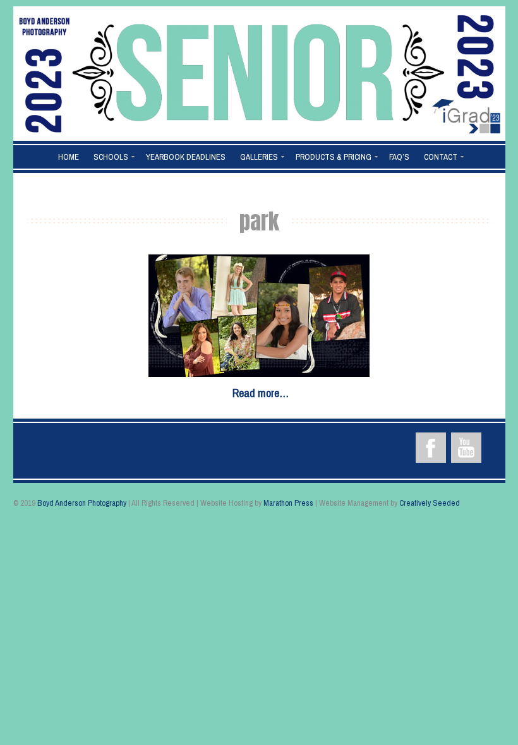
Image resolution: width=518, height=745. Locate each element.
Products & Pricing (333, 157)
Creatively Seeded (429, 503)
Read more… (260, 393)
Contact (440, 157)
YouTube (466, 447)
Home (68, 157)
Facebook (431, 447)
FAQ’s (399, 157)
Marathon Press (288, 503)
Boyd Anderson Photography (81, 503)
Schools (110, 157)
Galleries (259, 157)
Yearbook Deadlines (186, 157)
